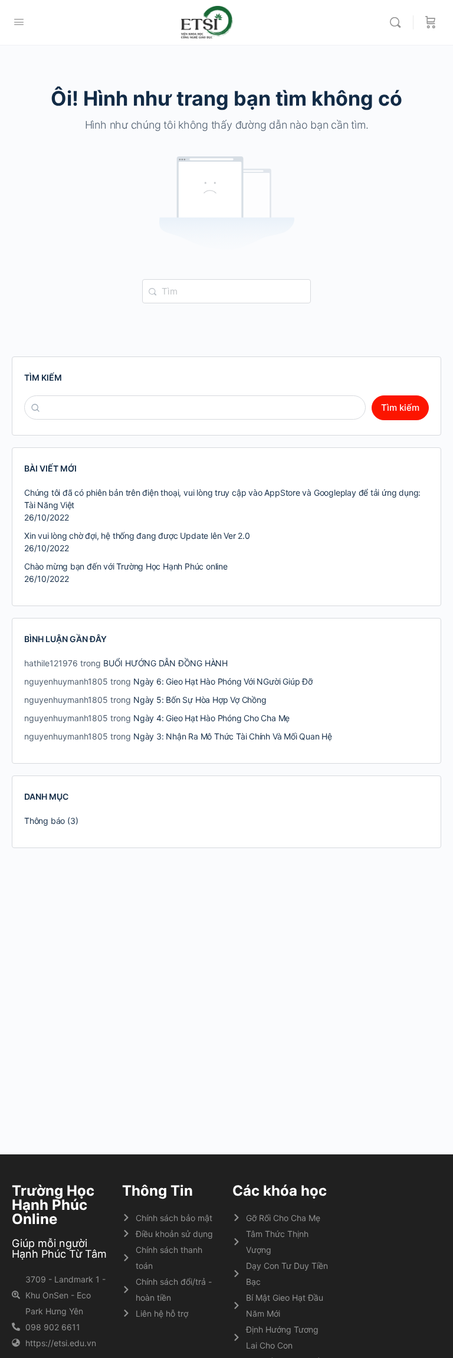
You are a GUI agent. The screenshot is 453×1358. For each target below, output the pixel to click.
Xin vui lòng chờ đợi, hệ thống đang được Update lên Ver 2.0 (137, 536)
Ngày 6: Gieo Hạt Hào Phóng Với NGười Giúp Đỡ (223, 681)
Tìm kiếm (43, 377)
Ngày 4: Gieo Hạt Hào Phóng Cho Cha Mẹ (211, 718)
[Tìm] (398, 22)
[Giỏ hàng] (430, 22)
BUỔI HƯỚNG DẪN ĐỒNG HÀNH (165, 663)
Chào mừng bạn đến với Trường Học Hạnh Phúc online (126, 566)
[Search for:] (226, 290)
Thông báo (44, 821)
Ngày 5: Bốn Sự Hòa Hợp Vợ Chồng (200, 700)
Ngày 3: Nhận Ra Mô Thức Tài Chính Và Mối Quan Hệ (232, 736)
